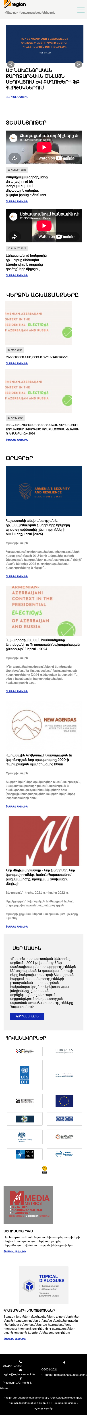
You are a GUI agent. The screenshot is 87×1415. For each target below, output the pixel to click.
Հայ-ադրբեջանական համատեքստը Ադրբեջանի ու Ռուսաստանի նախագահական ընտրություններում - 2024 (43, 644)
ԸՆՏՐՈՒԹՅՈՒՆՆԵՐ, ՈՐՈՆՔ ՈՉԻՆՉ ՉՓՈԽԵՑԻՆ (37, 357)
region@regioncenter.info (19, 1374)
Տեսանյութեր (26, 122)
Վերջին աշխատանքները (42, 294)
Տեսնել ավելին (17, 201)
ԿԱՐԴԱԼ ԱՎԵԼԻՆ (17, 96)
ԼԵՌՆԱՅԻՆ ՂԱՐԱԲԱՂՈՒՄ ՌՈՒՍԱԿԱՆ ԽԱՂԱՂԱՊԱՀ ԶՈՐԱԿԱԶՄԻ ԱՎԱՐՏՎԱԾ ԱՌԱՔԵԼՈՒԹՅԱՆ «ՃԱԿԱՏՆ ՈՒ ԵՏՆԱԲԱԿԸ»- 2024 (42, 429)
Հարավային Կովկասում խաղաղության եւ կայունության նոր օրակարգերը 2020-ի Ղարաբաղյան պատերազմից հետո (39, 759)
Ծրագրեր (19, 458)
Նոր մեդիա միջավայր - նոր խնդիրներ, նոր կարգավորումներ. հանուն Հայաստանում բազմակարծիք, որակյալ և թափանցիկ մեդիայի (40, 877)
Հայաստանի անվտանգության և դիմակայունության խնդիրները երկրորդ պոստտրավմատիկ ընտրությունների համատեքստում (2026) (38, 527)
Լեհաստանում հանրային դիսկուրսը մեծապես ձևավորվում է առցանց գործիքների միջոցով (26, 262)
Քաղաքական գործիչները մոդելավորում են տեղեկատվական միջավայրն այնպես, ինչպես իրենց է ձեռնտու (27, 186)
